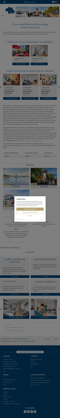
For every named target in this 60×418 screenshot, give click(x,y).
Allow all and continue (30, 209)
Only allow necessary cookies (30, 212)
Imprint (42, 219)
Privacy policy (19, 219)
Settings (30, 215)
